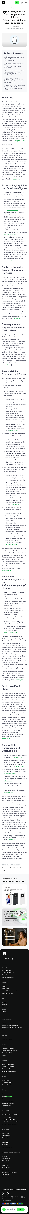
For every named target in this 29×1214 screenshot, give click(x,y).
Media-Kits (5, 1098)
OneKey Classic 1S (6, 970)
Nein (22, 867)
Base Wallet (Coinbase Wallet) (9, 1172)
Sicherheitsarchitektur (7, 1052)
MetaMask (4, 1156)
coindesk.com (6, 365)
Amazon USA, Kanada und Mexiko (10, 991)
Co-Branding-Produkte (8, 1068)
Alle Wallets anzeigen (7, 1147)
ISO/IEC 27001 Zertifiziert (8, 1119)
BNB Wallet (5, 1144)
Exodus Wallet (5, 1174)
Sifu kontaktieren (10, 938)
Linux (3, 1014)
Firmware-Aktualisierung (8, 1085)
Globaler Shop (5, 986)
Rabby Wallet (5, 1160)
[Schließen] (26, 1209)
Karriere (4, 1096)
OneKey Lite (5, 974)
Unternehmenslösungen (8, 1064)
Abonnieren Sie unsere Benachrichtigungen (14, 1189)
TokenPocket (5, 1165)
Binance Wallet (6, 1167)
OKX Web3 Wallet (6, 1170)
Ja (4, 870)
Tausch (4, 1023)
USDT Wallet (5, 1142)
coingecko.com (19, 140)
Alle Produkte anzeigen (8, 977)
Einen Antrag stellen (7, 1082)
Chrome (4, 1011)
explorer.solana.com (10, 632)
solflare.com (14, 261)
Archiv (17, 8)
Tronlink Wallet (5, 1163)
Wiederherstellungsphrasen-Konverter (12, 1027)
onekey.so (19, 680)
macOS (4, 1002)
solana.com (17, 318)
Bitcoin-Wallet (5, 1133)
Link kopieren (16, 864)
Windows (4, 1004)
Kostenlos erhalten (11, 920)
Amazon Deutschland (7, 993)
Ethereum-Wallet (6, 1135)
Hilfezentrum (5, 1080)
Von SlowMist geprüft (7, 1117)
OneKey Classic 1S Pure (8, 972)
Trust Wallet (5, 1177)
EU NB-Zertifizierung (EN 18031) (10, 1121)
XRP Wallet (4, 1140)
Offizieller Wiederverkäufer (9, 1071)
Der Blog (4, 1055)
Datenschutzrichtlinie (7, 1101)
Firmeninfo (4, 1094)
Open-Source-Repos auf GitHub (10, 1114)
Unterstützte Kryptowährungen (10, 1025)
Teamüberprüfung (6, 1105)
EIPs (3, 1030)
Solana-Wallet (5, 1137)
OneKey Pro (5, 968)
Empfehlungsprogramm (8, 1066)
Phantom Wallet (6, 1158)
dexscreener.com (9, 234)
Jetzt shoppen (10, 894)
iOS (3, 1007)
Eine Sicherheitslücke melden (9, 1124)
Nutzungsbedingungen (8, 1103)
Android (4, 1009)
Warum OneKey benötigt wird (9, 1050)
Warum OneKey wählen (8, 1048)
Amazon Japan (5, 988)
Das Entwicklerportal (7, 1039)
